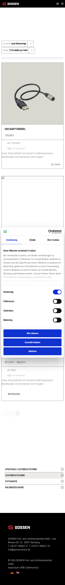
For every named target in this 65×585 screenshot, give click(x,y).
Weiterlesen (14, 394)
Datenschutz (32, 567)
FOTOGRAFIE (11, 481)
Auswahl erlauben (32, 342)
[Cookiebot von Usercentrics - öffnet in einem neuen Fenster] (48, 232)
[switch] (57, 301)
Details (57, 164)
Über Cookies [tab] (53, 240)
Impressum (13, 567)
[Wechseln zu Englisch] (18, 573)
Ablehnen (32, 351)
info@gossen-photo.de (19, 549)
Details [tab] (32, 240)
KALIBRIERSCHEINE (14, 487)
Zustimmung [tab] (11, 240)
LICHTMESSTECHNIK (15, 475)
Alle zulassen (32, 333)
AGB (22, 567)
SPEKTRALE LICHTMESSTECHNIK (21, 469)
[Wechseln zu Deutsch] (12, 573)
